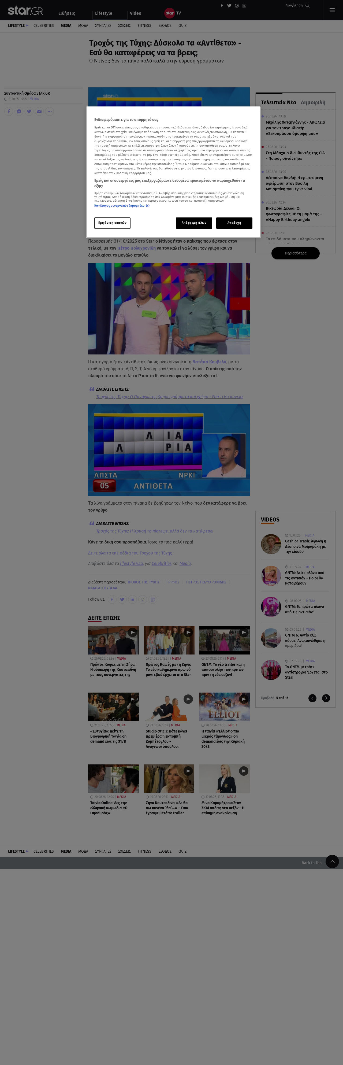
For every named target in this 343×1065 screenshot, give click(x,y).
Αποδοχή (234, 223)
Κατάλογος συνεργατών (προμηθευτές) (122, 206)
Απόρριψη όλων (194, 223)
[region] (173, 172)
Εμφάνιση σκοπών (112, 223)
